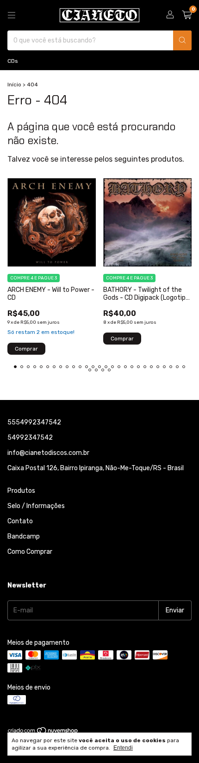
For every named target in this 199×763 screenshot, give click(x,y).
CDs (12, 61)
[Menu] (11, 15)
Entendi (123, 748)
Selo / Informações (36, 506)
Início (14, 84)
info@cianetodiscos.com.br (48, 453)
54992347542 (30, 438)
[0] (187, 15)
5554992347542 (34, 422)
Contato (20, 521)
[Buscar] (182, 40)
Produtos (21, 491)
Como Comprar (29, 552)
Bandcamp (23, 536)
